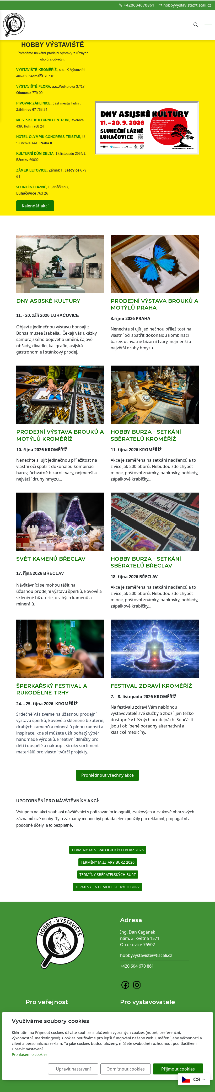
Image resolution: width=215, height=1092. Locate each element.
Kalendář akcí (35, 206)
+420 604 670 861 (137, 966)
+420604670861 (139, 5)
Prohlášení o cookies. (30, 1054)
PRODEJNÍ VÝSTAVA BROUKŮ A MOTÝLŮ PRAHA (154, 304)
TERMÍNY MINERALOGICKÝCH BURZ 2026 (108, 849)
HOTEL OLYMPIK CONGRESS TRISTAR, (48, 137)
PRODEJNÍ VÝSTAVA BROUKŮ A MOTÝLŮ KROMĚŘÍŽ (60, 435)
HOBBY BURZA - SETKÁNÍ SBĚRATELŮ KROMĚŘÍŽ (146, 435)
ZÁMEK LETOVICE (31, 170)
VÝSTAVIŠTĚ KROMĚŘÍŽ (36, 70)
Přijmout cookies (178, 1069)
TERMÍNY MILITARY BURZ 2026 (108, 862)
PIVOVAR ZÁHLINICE (33, 103)
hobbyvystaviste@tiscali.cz (187, 5)
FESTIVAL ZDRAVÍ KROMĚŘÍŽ (151, 685)
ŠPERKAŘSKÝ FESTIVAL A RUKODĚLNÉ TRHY (51, 689)
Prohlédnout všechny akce (107, 775)
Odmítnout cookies (125, 1069)
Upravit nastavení (73, 1069)
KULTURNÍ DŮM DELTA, (35, 154)
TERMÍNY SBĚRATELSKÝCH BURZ (107, 874)
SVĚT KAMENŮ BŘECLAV (50, 558)
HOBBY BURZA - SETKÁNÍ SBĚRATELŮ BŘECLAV (146, 562)
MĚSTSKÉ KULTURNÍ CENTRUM (42, 120)
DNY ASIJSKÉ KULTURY (48, 300)
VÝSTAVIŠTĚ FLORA (33, 87)
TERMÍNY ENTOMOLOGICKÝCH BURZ (107, 886)
